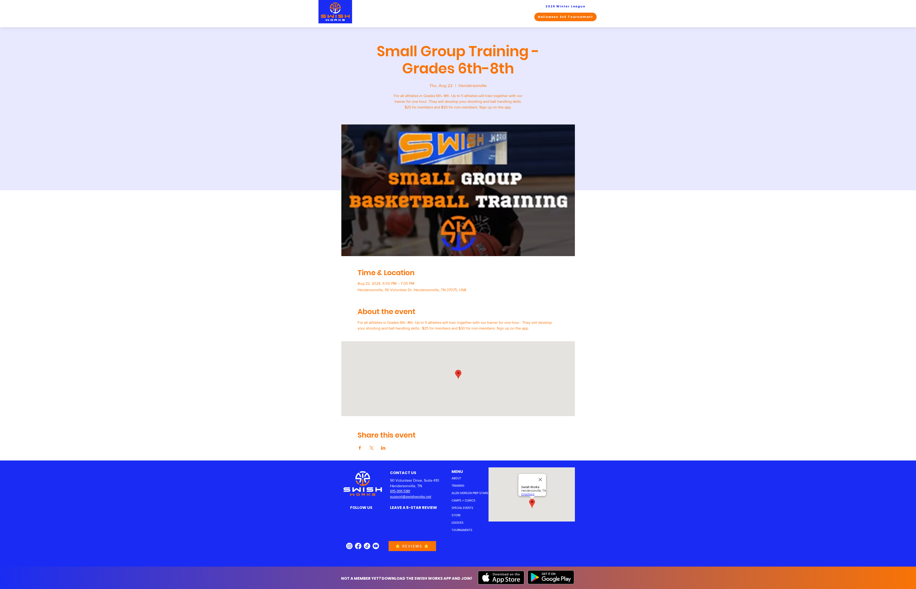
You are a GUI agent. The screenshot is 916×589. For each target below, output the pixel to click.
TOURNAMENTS (462, 530)
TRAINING (458, 486)
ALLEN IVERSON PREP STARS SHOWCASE (463, 493)
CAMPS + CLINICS (463, 500)
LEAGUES (457, 523)
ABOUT (456, 478)
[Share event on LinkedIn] (383, 448)
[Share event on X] (371, 448)
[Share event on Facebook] (360, 448)
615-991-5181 (400, 491)
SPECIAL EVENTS (462, 508)
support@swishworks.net (410, 497)
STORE (456, 515)
